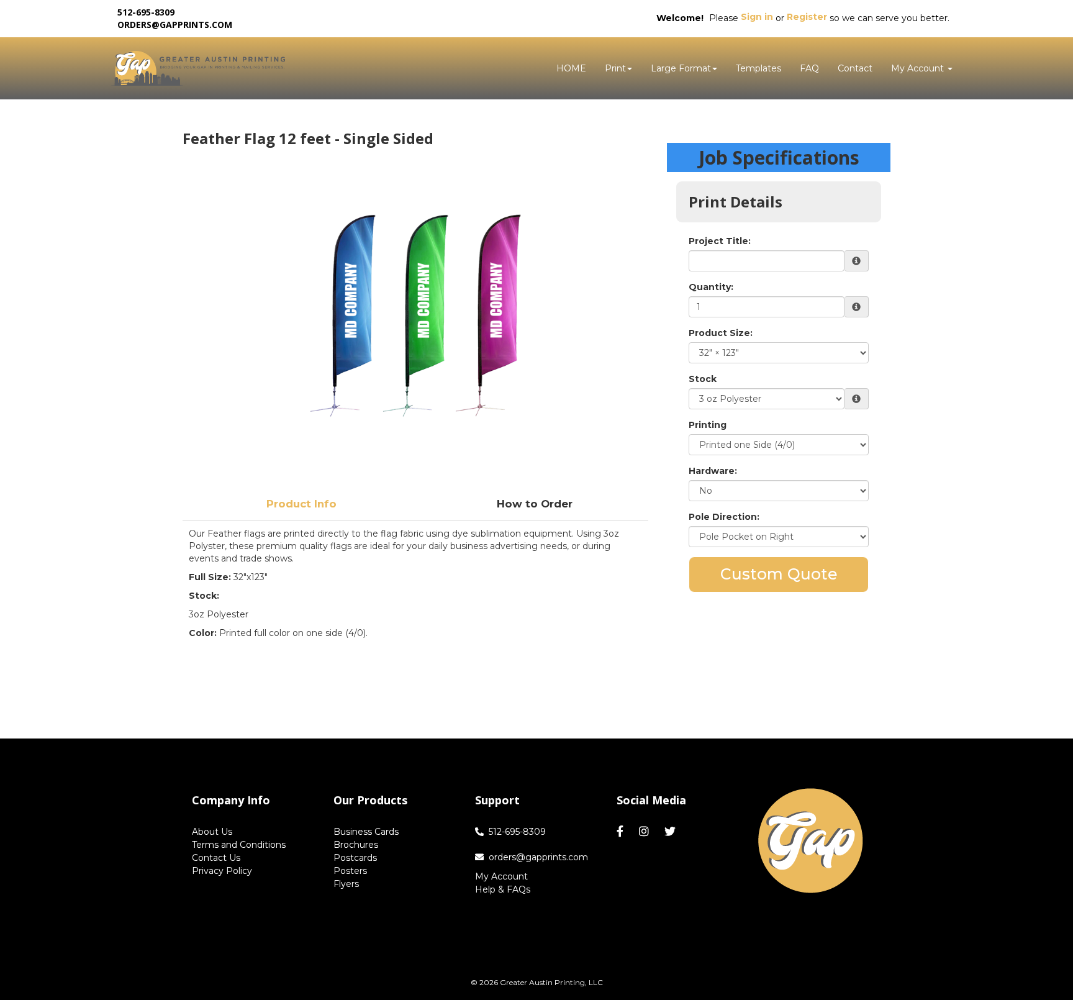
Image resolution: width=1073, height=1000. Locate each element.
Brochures (355, 844)
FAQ (809, 68)
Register (807, 16)
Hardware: (713, 470)
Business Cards (366, 831)
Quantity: (711, 287)
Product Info (301, 504)
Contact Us (216, 857)
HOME (571, 68)
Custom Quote (779, 574)
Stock (703, 378)
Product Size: (721, 333)
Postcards (355, 857)
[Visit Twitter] (671, 831)
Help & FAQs (502, 889)
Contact (855, 68)
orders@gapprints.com (174, 24)
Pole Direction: (724, 516)
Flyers (346, 883)
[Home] (810, 841)
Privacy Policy (222, 870)
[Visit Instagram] (645, 831)
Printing (708, 424)
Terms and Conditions (239, 844)
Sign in (757, 16)
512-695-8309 (517, 831)
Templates (758, 68)
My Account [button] (918, 68)
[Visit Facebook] (622, 831)
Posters (350, 870)
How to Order (535, 504)
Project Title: (720, 241)
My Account (501, 876)
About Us (212, 831)
